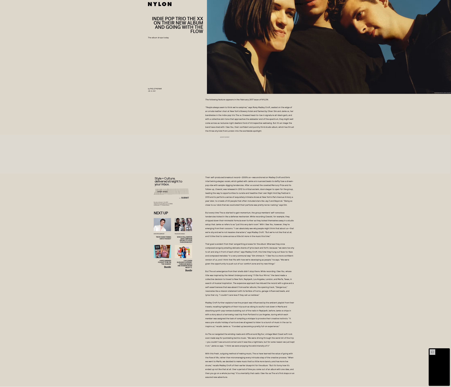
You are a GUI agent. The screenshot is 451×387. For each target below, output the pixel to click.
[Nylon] (159, 4)
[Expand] (431, 350)
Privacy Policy (165, 204)
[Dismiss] (447, 350)
